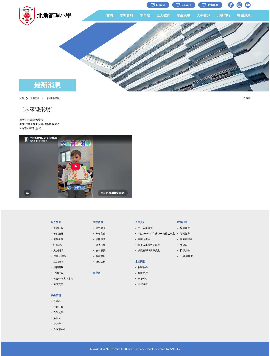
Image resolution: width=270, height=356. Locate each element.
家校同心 (143, 278)
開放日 (183, 245)
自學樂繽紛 (59, 329)
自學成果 (58, 312)
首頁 (21, 98)
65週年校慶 (186, 256)
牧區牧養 (143, 267)
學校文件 (100, 233)
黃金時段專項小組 (63, 278)
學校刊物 (100, 245)
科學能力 (58, 245)
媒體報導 (185, 233)
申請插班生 (144, 239)
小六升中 (58, 323)
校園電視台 (186, 239)
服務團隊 (58, 267)
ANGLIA (175, 349)
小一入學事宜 (145, 228)
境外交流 (58, 284)
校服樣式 (100, 239)
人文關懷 (58, 250)
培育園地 (58, 261)
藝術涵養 (58, 233)
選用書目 (100, 256)
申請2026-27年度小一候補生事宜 (156, 233)
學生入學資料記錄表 (149, 245)
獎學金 (57, 318)
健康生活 (58, 239)
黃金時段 (58, 228)
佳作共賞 (58, 306)
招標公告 (185, 250)
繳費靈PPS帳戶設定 (149, 250)
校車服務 (100, 250)
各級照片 (143, 273)
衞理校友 (143, 284)
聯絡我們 (100, 261)
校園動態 (185, 228)
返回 (248, 98)
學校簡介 (100, 228)
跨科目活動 (59, 256)
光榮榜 (57, 301)
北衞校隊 (58, 273)
